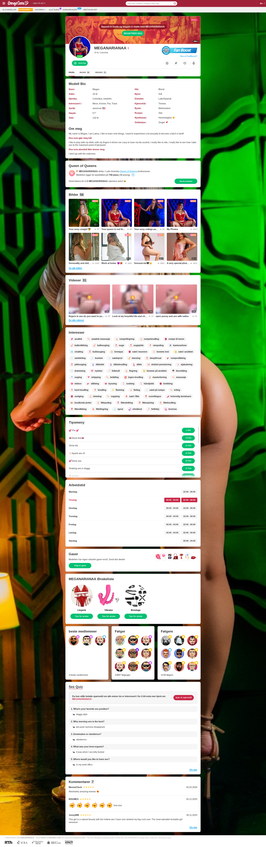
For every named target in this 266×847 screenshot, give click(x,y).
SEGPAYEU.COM (55, 838)
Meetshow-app (90, 10)
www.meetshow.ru (27, 838)
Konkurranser (70, 10)
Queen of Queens (128, 171)
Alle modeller (9, 10)
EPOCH (43, 838)
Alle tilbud (54, 10)
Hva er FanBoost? (188, 56)
